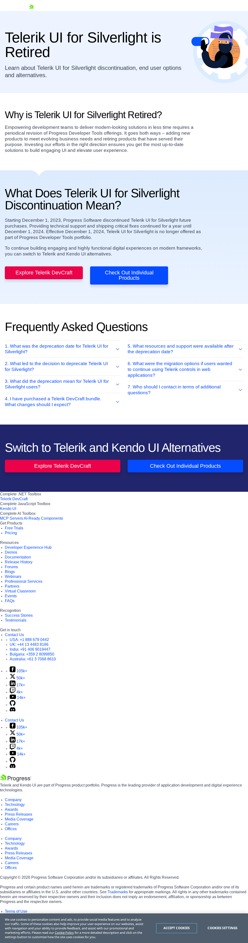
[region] (124, 928)
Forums (11, 567)
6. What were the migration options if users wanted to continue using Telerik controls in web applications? (180, 369)
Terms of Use (16, 911)
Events (11, 596)
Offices (11, 829)
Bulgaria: (32, 654)
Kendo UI (8, 509)
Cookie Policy (64, 932)
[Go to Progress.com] (15, 780)
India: (30, 649)
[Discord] (13, 710)
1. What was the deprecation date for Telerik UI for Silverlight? (56, 349)
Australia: (33, 659)
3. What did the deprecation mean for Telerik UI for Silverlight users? (57, 384)
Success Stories (19, 615)
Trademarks (118, 892)
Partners (12, 586)
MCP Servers (11, 518)
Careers (12, 824)
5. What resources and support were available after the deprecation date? (180, 349)
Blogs (10, 572)
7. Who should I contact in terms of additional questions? (174, 389)
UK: (29, 644)
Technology (15, 805)
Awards (11, 809)
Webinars (13, 576)
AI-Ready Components (43, 518)
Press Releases (18, 814)
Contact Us (14, 635)
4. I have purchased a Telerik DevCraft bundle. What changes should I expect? (53, 401)
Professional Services (23, 581)
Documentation (18, 557)
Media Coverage (19, 819)
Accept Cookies (176, 928)
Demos (11, 552)
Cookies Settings (222, 928)
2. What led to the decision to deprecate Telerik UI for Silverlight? (56, 366)
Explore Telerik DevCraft (44, 273)
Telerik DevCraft (14, 499)
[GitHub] (13, 705)
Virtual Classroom (20, 591)
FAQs (10, 601)
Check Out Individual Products (129, 275)
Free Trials (14, 528)
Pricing (11, 533)
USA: (29, 640)
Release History (18, 562)
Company (13, 800)
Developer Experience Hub (28, 547)
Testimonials (15, 620)
